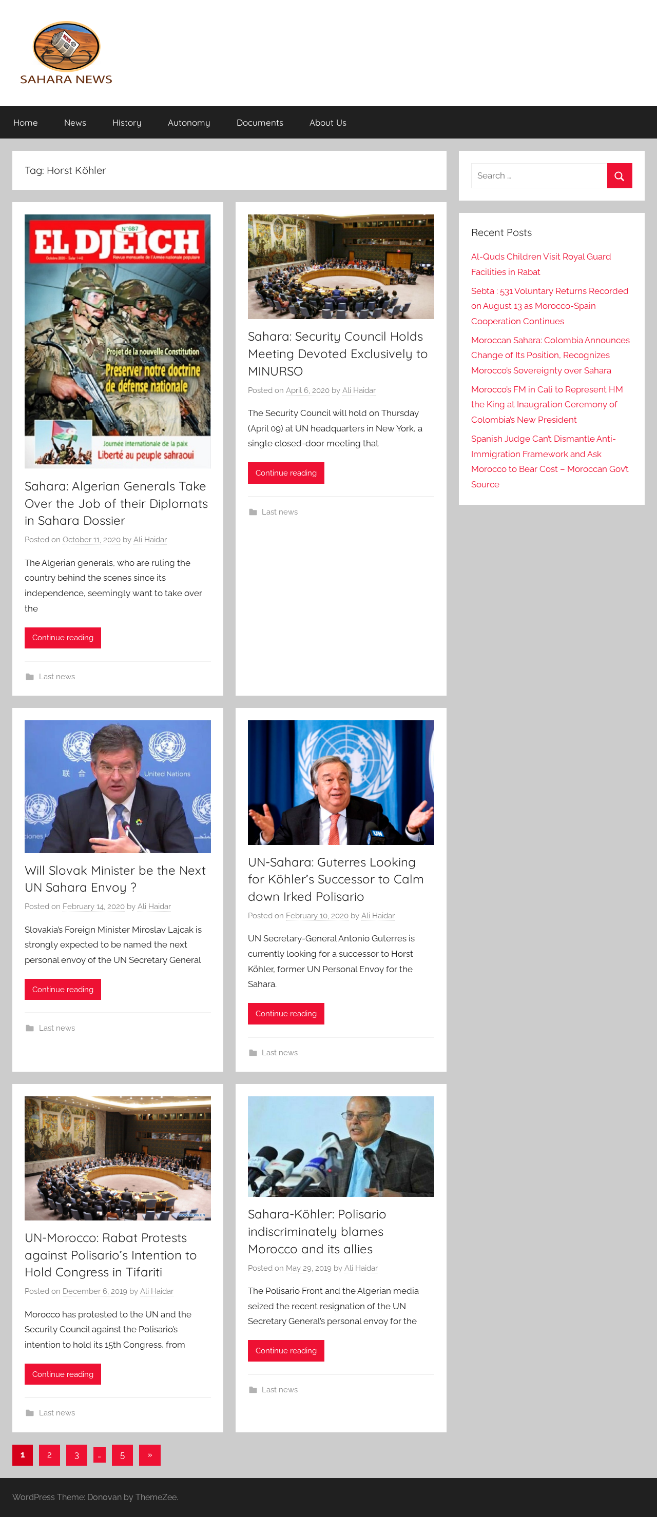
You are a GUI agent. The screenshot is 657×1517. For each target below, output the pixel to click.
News (75, 122)
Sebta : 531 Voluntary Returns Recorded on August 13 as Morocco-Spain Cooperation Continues (550, 306)
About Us (328, 122)
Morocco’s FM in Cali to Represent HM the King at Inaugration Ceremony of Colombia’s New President (547, 404)
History (127, 122)
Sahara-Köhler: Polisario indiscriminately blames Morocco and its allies (317, 1231)
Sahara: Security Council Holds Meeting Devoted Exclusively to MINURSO (338, 353)
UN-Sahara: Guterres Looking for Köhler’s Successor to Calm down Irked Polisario (336, 879)
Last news (57, 676)
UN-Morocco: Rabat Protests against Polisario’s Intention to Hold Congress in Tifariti (111, 1254)
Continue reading (62, 637)
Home (25, 122)
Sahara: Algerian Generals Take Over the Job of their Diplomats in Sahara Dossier (116, 503)
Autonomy (189, 122)
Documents (260, 122)
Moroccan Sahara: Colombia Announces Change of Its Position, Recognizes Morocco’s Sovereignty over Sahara (550, 355)
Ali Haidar (150, 539)
